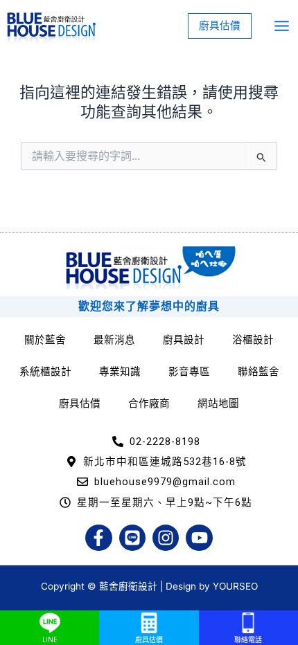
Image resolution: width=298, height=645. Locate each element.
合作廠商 (149, 403)
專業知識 (120, 371)
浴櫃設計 (253, 340)
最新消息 (114, 340)
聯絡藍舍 (258, 371)
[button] (220, 26)
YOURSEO (235, 586)
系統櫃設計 (45, 371)
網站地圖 (218, 403)
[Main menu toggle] (281, 26)
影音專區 (189, 371)
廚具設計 (183, 340)
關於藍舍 (45, 340)
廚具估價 (79, 403)
